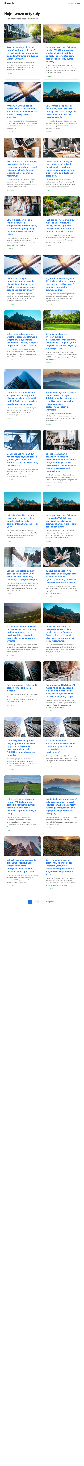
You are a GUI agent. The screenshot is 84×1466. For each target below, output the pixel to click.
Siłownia (9, 3)
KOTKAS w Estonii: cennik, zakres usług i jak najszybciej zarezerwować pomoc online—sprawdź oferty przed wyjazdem (22, 112)
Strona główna (74, 3)
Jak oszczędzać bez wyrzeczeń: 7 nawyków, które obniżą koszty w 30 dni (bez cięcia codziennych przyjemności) (60, 746)
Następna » (49, 902)
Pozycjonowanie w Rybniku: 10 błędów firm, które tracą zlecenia (22, 688)
